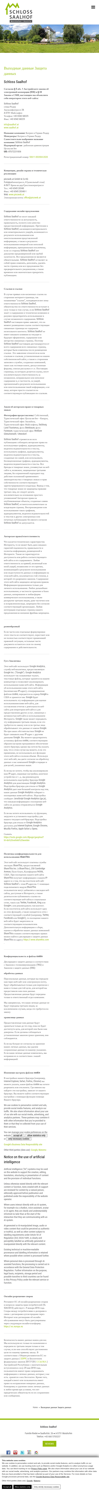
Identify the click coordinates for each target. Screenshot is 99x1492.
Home (35, 1407)
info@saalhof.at (11, 124)
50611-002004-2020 (38, 157)
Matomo (37, 1481)
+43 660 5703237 (52, 1436)
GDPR (23, 1358)
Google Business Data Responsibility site (52, 1477)
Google (30, 1481)
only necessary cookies (18, 1138)
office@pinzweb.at (32, 197)
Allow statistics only (22, 1487)
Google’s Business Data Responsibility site (23, 1144)
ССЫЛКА (42, 1361)
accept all (17, 1135)
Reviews (49, 1443)
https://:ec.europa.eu (13, 1326)
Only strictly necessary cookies (46, 1487)
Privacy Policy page (39, 1469)
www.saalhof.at (11, 127)
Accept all (7, 1487)
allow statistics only (36, 1135)
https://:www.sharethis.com (36, 939)
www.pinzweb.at (16, 194)
